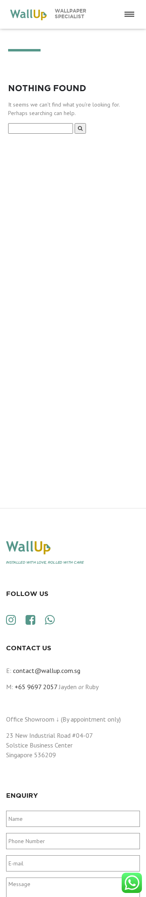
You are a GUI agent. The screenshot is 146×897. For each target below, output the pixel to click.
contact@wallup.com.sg (46, 670)
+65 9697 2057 (36, 687)
